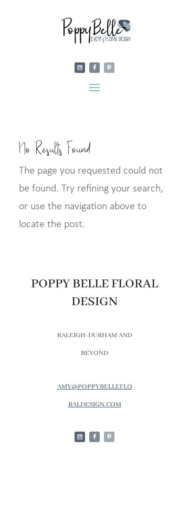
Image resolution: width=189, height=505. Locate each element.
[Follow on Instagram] (80, 67)
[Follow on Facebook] (94, 67)
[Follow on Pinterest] (109, 67)
